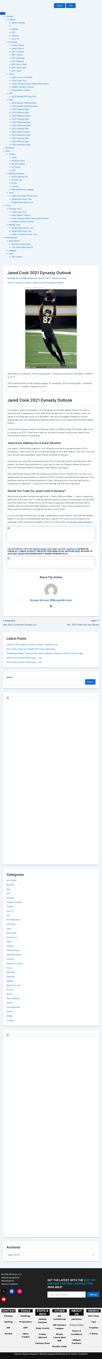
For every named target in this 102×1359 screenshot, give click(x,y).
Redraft (15, 29)
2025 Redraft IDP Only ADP (24, 96)
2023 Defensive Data (21, 116)
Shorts (9, 994)
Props (14, 183)
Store (11, 253)
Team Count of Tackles (22, 77)
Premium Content (14, 963)
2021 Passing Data (20, 128)
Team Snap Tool (19, 80)
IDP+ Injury (16, 71)
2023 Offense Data (20, 112)
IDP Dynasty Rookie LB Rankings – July (24, 662)
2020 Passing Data (20, 138)
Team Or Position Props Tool (24, 196)
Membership (11, 237)
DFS (13, 170)
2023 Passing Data (20, 109)
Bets (8, 151)
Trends (10, 1003)
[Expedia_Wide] (50, 562)
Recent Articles (18, 23)
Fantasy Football (14, 902)
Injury (9, 928)
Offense (15, 35)
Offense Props (18, 161)
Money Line (17, 180)
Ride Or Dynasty (14, 985)
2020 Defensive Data (21, 144)
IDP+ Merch (17, 257)
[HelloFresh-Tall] (51, 778)
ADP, (85, 429)
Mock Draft (11, 933)
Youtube (10, 1020)
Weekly (10, 1016)
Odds (14, 157)
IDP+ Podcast (18, 51)
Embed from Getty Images (34, 287)
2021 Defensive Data (21, 135)
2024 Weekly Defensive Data (24, 106)
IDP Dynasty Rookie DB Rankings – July (24, 658)
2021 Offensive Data (21, 132)
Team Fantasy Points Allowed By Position (30, 84)
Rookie (10, 990)
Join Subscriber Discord (22, 247)
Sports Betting (13, 998)
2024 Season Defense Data (24, 103)
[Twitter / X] (51, 606)
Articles (12, 19)
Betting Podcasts (16, 173)
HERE (77, 551)
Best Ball (10, 885)
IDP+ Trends (17, 55)
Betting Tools (15, 225)
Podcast (10, 959)
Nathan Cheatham (9, 1284)
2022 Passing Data (20, 119)
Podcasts (13, 42)
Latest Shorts (18, 48)
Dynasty (10, 898)
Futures (15, 186)
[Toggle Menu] (2, 13)
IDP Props (16, 167)
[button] (59, 5)
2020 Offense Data (20, 141)
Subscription (14, 241)
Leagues (12, 250)
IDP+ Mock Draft (19, 64)
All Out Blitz (12, 880)
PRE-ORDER (19, 553)
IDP (13, 32)
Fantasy (9, 16)
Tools (11, 74)
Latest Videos (18, 45)
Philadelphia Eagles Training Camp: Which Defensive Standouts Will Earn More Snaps (45, 653)
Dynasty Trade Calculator (80, 522)
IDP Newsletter (13, 920)
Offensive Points (14, 955)
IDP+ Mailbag (18, 61)
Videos (10, 1011)
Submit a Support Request (26, 1354)
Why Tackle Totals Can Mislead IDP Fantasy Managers (31, 649)
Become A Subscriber (21, 244)
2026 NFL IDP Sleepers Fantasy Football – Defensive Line (32, 644)
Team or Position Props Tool (24, 234)
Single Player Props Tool (22, 202)
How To (15, 39)
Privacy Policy (77, 1325)
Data (11, 100)
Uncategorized (13, 1007)
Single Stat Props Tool (21, 199)
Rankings (10, 148)
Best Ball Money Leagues (23, 189)
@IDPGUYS (72, 549)
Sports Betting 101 (20, 177)
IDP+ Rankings (18, 58)
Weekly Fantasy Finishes (23, 87)
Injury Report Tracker (21, 90)
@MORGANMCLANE (42, 549)
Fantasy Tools (15, 209)
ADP (11, 93)
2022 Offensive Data (21, 122)
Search (10, 677)
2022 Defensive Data (21, 125)
